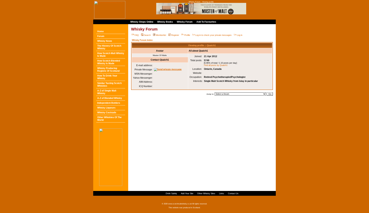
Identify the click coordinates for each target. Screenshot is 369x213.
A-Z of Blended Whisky (109, 98)
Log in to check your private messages (213, 35)
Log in (239, 35)
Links (221, 193)
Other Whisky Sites (206, 193)
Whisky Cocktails (106, 112)
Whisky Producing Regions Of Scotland (108, 69)
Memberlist (161, 35)
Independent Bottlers (108, 103)
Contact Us (233, 193)
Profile (187, 35)
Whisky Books (165, 22)
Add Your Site (187, 193)
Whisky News (104, 41)
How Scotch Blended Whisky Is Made (108, 62)
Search (147, 35)
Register (175, 35)
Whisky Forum (185, 22)
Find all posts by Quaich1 (216, 65)
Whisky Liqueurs (106, 107)
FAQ (137, 35)
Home (100, 31)
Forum (100, 36)
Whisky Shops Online (141, 22)
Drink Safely (171, 193)
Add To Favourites (206, 22)
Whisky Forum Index (142, 40)
